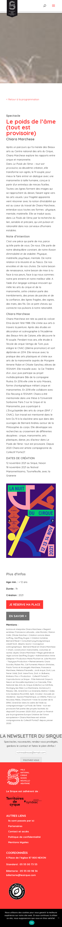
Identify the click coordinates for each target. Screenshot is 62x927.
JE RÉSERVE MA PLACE (24, 604)
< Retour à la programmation (22, 99)
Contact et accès (18, 831)
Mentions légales (18, 842)
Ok (31, 923)
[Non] (58, 917)
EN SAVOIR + (18, 616)
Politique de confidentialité (24, 836)
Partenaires (15, 826)
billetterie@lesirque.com (21, 875)
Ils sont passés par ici (21, 820)
